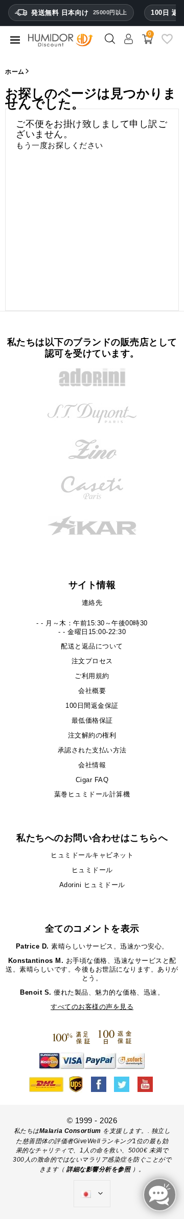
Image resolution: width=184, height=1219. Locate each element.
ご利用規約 (92, 676)
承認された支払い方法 (92, 750)
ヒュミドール (92, 870)
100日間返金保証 (92, 705)
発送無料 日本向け (79, 12)
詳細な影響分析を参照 (98, 1169)
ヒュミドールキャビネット (92, 855)
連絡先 (92, 602)
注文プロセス (92, 661)
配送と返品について (92, 646)
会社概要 (92, 691)
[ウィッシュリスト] (167, 42)
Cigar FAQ (92, 780)
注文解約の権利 (92, 735)
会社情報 (92, 765)
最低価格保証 (92, 720)
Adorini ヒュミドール (92, 885)
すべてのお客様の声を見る (92, 1007)
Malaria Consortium (70, 1130)
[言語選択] (92, 1194)
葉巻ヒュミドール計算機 (92, 794)
